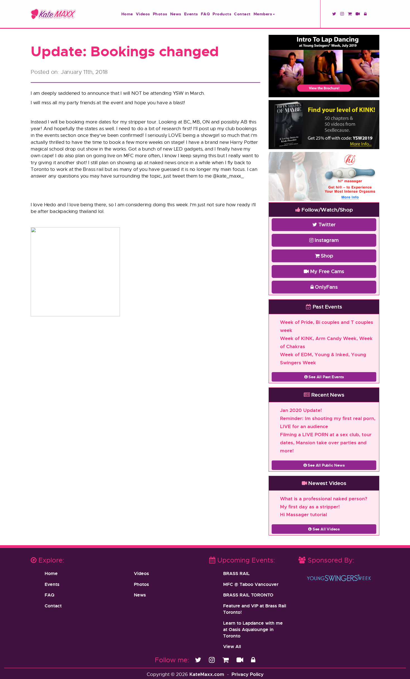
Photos (160, 13)
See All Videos (326, 529)
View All (232, 646)
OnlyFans (325, 287)
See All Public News (326, 465)
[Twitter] (199, 660)
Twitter (326, 224)
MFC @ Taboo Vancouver (250, 584)
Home (127, 13)
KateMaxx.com (206, 674)
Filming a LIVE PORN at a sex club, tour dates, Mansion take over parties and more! (326, 442)
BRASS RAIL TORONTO (248, 595)
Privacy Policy (247, 674)
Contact (242, 13)
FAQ (205, 13)
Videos (143, 13)
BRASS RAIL (236, 573)
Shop (326, 256)
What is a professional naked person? (323, 498)
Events (191, 13)
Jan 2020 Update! (301, 410)
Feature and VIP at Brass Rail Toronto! (254, 609)
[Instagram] (213, 660)
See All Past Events (326, 376)
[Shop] (227, 660)
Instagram (326, 240)
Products (222, 13)
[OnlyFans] (253, 660)
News (175, 13)
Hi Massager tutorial (303, 514)
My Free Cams (326, 271)
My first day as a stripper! (310, 507)
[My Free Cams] (241, 660)
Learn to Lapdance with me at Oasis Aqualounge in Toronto (253, 629)
